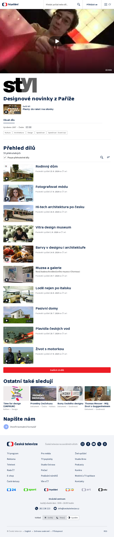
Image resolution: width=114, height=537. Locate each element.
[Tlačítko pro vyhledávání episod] (102, 157)
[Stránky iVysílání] (51, 490)
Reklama (11, 459)
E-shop (10, 475)
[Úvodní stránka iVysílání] (12, 4)
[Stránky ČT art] (86, 490)
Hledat (79, 4)
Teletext (11, 464)
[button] (57, 41)
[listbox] (60, 517)
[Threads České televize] (105, 444)
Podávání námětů (49, 475)
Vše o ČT (45, 481)
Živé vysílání (80, 453)
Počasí (44, 470)
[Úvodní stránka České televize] (22, 444)
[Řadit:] (108, 157)
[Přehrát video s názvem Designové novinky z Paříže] (57, 41)
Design (30, 133)
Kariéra (78, 470)
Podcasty (79, 464)
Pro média (46, 453)
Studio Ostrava (48, 464)
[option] (49, 518)
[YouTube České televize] (93, 444)
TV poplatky (47, 459)
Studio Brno (80, 459)
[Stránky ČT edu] (102, 490)
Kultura (8, 133)
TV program (12, 453)
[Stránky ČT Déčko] (70, 490)
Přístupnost (58, 531)
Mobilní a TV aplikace (85, 475)
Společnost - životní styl (57, 133)
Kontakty (79, 481)
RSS (105, 531)
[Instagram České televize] (82, 444)
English (28, 531)
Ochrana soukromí (41, 531)
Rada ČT (11, 470)
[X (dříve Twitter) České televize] (99, 444)
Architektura (19, 133)
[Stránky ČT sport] (30, 490)
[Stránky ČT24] (11, 490)
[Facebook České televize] (88, 444)
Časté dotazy (13, 481)
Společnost (40, 133)
